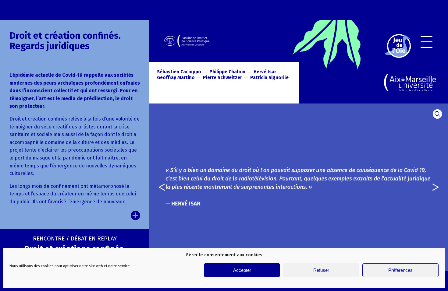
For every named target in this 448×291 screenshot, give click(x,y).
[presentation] (158, 187)
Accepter (242, 270)
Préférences (400, 270)
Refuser (321, 270)
